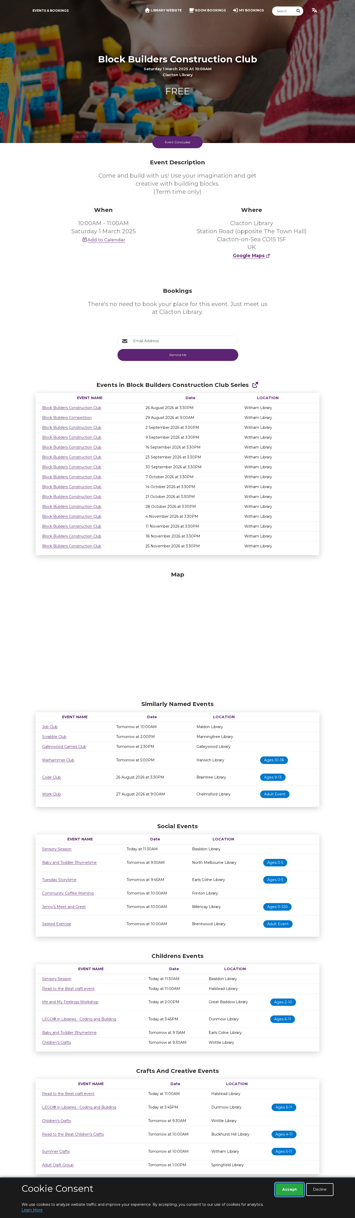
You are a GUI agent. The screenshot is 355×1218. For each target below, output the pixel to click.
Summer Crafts (56, 1151)
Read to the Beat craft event (68, 988)
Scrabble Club (54, 736)
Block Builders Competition (67, 417)
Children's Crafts (56, 1042)
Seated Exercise (56, 924)
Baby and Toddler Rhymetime (69, 862)
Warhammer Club (58, 760)
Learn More (32, 1210)
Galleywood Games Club (64, 746)
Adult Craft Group (58, 1165)
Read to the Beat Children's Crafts (73, 1134)
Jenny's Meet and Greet (64, 906)
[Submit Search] (299, 11)
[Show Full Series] (255, 384)
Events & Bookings (50, 10)
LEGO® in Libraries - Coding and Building (79, 1019)
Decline (320, 1189)
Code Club (51, 777)
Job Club (50, 726)
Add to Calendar (106, 239)
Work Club (51, 794)
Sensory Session (56, 849)
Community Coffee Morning (68, 893)
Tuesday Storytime (59, 879)
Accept (289, 1189)
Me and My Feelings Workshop (70, 1002)
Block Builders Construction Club (71, 407)
